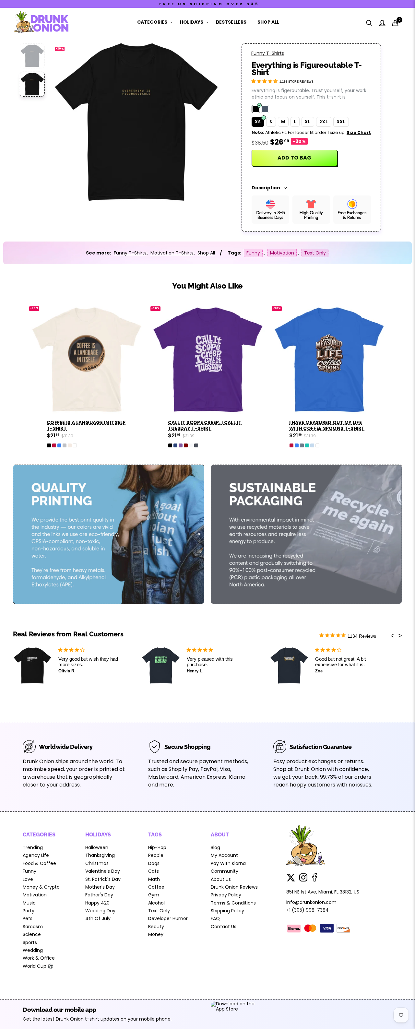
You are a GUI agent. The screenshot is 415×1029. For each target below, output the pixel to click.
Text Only (315, 253)
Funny (253, 253)
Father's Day (99, 895)
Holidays (191, 22)
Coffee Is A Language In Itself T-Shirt (86, 425)
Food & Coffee (39, 863)
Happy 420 (97, 903)
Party (28, 910)
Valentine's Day (102, 871)
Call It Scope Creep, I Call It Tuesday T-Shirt (205, 425)
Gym (153, 895)
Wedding (33, 950)
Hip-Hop (157, 847)
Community (224, 871)
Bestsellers (231, 22)
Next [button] (203, 122)
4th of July (98, 918)
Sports (30, 942)
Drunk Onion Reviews (234, 887)
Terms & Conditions (233, 903)
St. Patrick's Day (103, 879)
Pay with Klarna (228, 863)
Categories (152, 22)
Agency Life (36, 855)
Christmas (97, 863)
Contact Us (223, 926)
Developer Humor (168, 918)
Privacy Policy (226, 895)
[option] (136, 122)
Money (155, 934)
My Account (224, 855)
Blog (215, 847)
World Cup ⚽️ (38, 966)
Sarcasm (33, 926)
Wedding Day (100, 910)
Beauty (156, 926)
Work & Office (39, 958)
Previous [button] (69, 122)
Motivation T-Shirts (172, 253)
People (155, 855)
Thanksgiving (100, 855)
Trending (33, 847)
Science (32, 934)
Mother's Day (100, 887)
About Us (221, 879)
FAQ (215, 918)
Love (28, 879)
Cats (153, 871)
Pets (27, 918)
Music (29, 903)
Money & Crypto (41, 887)
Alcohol (156, 903)
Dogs (154, 863)
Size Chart (359, 132)
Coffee (156, 887)
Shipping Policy (227, 910)
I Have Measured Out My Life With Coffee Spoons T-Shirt (327, 425)
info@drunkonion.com (311, 902)
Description (266, 187)
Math (154, 879)
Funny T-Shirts (267, 53)
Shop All (268, 22)
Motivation (282, 253)
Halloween (96, 847)
